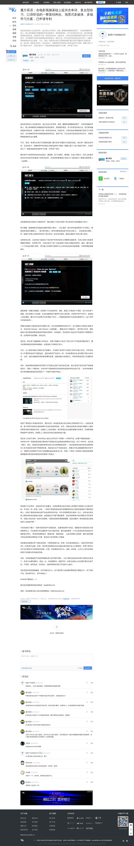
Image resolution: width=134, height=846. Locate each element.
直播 (14, 29)
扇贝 (46, 353)
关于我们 (35, 822)
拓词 (41, 353)
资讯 (14, 25)
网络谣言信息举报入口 (27, 835)
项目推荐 (24, 601)
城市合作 (23, 818)
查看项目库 (123, 171)
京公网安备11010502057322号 (97, 843)
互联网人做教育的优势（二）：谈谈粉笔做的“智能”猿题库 (112, 195)
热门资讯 (52, 818)
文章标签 (52, 826)
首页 (14, 18)
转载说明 (66, 599)
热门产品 (52, 822)
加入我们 (35, 830)
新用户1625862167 (26, 24)
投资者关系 (24, 830)
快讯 (14, 21)
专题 (14, 36)
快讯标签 (52, 830)
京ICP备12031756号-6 (69, 843)
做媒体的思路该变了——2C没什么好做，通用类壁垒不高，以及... (112, 55)
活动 (14, 40)
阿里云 (39, 840)
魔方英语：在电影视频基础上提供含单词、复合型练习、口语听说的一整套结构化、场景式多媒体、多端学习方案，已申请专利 (112, 69)
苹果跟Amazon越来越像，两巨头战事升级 (112, 62)
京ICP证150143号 (82, 843)
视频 (14, 33)
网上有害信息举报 (107, 840)
